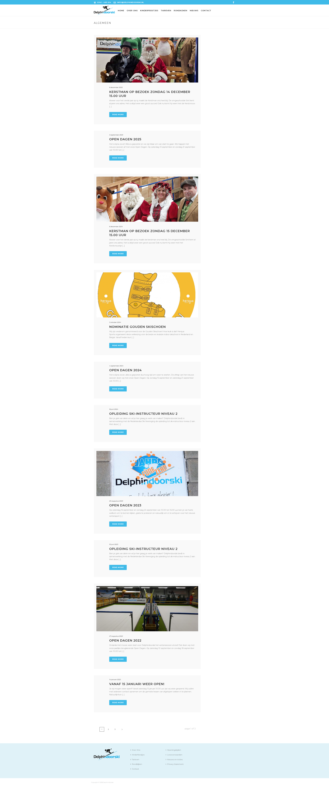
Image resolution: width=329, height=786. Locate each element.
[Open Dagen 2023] (147, 473)
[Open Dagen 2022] (147, 608)
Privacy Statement (175, 764)
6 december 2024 (116, 226)
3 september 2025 (116, 135)
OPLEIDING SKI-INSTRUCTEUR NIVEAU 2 (143, 414)
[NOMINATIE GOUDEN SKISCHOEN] (147, 294)
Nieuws (194, 10)
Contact (206, 10)
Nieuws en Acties (175, 759)
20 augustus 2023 (116, 501)
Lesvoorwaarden (174, 755)
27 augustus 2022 (116, 636)
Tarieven (166, 10)
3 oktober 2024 (115, 322)
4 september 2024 (116, 366)
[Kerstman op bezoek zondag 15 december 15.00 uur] (147, 199)
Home (121, 10)
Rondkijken (180, 10)
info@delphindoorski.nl (130, 2)
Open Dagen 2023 (125, 505)
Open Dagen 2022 (125, 640)
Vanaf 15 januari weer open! (136, 684)
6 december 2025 (116, 87)
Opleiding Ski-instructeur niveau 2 (143, 549)
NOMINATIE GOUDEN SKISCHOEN (137, 327)
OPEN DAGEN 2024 (125, 370)
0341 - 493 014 (104, 2)
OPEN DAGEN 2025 (125, 139)
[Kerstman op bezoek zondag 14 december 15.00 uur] (147, 60)
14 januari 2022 (115, 679)
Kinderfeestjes (149, 10)
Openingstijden (174, 750)
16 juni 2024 (113, 409)
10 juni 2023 (113, 544)
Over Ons (132, 10)
